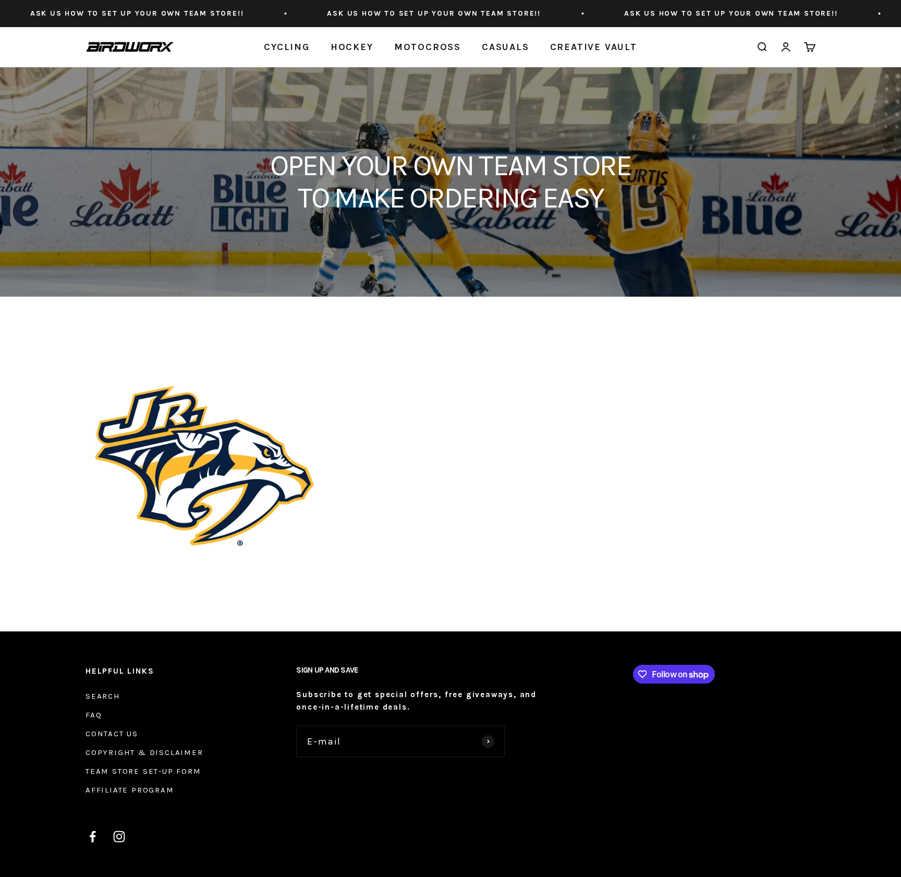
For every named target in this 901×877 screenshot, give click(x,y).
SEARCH (103, 696)
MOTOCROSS (427, 47)
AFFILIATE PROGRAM (130, 790)
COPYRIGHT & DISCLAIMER (144, 752)
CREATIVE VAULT (593, 47)
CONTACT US (112, 733)
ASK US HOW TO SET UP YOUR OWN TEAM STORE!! (378, 13)
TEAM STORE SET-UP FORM (143, 771)
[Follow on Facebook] (93, 837)
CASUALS (505, 47)
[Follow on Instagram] (119, 837)
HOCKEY (352, 47)
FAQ (94, 715)
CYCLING (287, 47)
